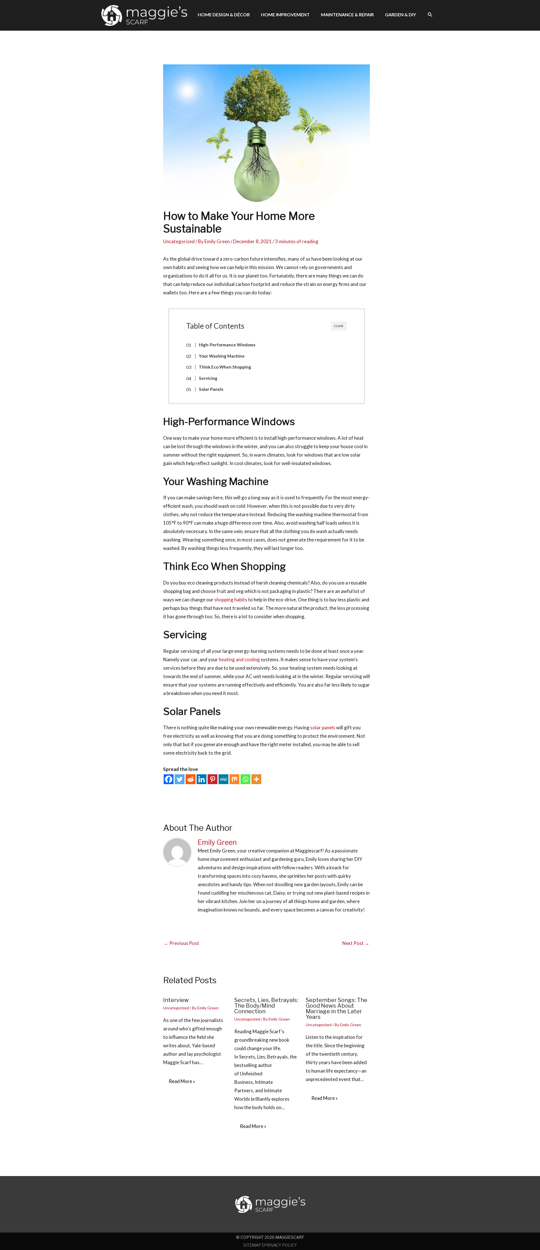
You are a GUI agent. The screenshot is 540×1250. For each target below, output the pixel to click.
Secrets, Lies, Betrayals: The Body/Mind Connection (266, 1006)
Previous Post (181, 943)
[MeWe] (223, 779)
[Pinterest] (212, 779)
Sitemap (252, 1245)
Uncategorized (179, 241)
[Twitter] (179, 779)
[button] (430, 15)
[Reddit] (190, 779)
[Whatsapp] (245, 779)
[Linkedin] (201, 779)
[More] (256, 779)
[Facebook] (169, 779)
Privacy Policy (280, 1245)
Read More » (182, 1081)
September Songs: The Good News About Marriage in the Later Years (336, 1008)
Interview (176, 1000)
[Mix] (234, 779)
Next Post (355, 943)
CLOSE (339, 326)
